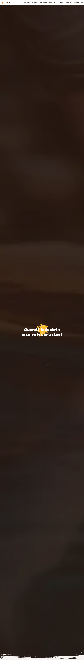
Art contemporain (27, 2)
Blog (82, 2)
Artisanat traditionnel (43, 2)
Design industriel (60, 2)
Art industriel (34, 2)
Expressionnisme (68, 2)
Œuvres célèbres (76, 2)
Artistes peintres (52, 2)
